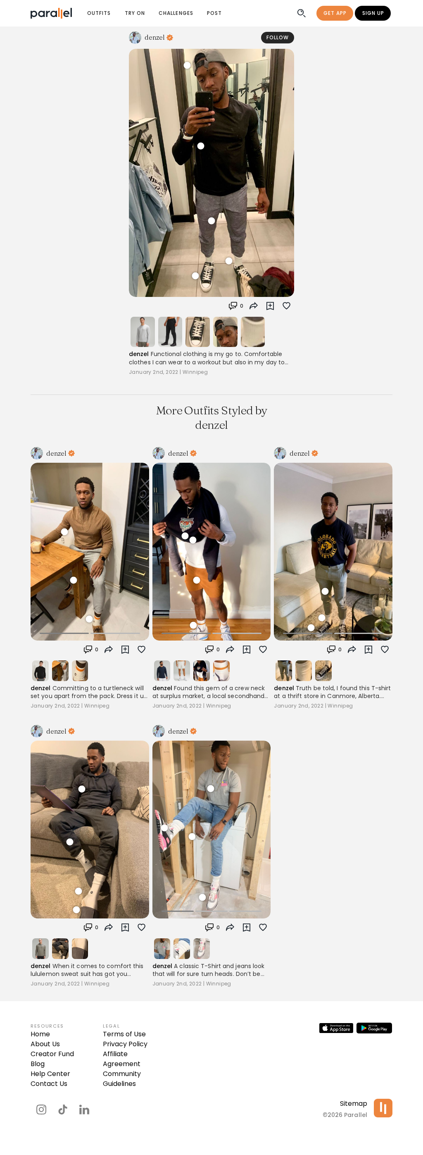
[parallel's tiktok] (63, 1109)
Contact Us (49, 1083)
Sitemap (353, 1103)
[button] (236, 306)
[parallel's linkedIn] (84, 1109)
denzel (139, 354)
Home (40, 1034)
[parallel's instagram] (41, 1109)
